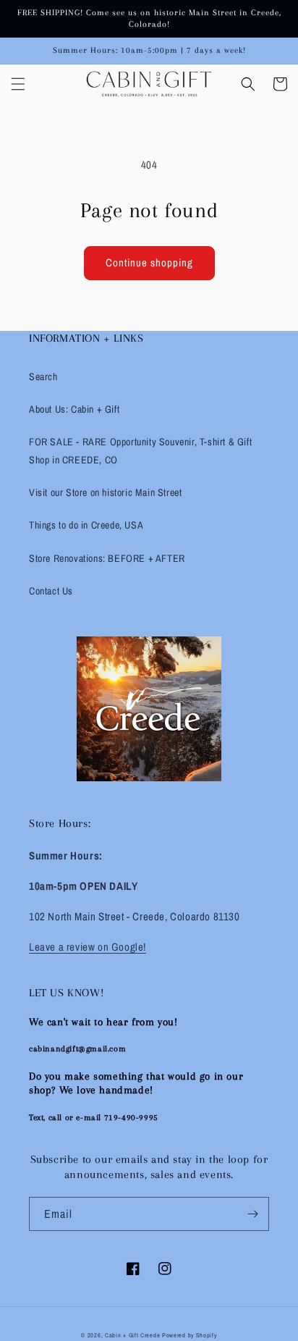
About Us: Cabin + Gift (74, 409)
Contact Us (51, 590)
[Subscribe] (252, 1214)
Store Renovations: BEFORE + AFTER (107, 558)
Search (43, 376)
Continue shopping (149, 262)
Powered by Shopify (189, 1335)
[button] (18, 84)
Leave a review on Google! (87, 946)
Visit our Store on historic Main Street (105, 492)
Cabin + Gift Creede (132, 1335)
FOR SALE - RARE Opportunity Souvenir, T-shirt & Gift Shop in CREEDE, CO (140, 450)
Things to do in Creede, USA (86, 524)
